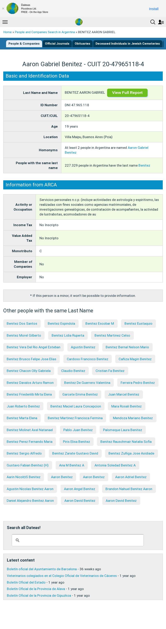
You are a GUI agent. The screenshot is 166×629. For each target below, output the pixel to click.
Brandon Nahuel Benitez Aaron (128, 489)
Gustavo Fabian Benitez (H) (28, 465)
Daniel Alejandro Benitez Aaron (30, 501)
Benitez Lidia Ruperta (68, 335)
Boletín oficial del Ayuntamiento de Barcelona (42, 569)
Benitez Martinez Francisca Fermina (75, 418)
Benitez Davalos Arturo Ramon (30, 383)
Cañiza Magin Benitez (135, 359)
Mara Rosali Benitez (126, 406)
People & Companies (24, 43)
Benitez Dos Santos (22, 323)
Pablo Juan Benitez (78, 430)
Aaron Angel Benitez (79, 489)
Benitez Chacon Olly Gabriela (29, 371)
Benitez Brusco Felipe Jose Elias (31, 359)
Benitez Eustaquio (138, 323)
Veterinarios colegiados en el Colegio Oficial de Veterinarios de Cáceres (62, 576)
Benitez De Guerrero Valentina (87, 383)
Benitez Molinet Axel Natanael (30, 430)
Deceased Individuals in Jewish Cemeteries (128, 43)
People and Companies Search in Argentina (45, 32)
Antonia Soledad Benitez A (115, 465)
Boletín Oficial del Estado (26, 582)
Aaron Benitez (62, 477)
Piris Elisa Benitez (76, 442)
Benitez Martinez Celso (112, 335)
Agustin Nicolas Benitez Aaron (30, 489)
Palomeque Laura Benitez (122, 430)
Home (7, 32)
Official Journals (57, 43)
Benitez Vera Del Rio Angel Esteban (33, 347)
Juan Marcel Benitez (123, 394)
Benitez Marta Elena (22, 418)
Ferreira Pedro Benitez (138, 383)
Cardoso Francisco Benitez (87, 359)
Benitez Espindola (61, 323)
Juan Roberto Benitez (23, 406)
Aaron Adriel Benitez (131, 477)
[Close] (3, 8)
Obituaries (82, 43)
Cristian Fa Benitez (110, 371)
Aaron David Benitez (79, 501)
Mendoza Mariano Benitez (133, 418)
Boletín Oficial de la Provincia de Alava (36, 589)
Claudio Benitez (73, 371)
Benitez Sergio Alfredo (24, 453)
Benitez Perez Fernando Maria (29, 442)
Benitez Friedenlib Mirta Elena (29, 394)
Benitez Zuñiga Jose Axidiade (131, 453)
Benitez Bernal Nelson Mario (127, 347)
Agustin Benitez (83, 347)
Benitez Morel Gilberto (24, 335)
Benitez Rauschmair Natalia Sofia (126, 442)
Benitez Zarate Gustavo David (75, 453)
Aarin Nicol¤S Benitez (23, 477)
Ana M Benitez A (71, 465)
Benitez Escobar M (99, 323)
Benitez (144, 165)
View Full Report (127, 92)
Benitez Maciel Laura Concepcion (75, 406)
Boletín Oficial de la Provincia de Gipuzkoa (39, 595)
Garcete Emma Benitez (80, 394)
